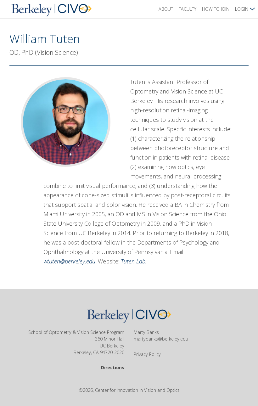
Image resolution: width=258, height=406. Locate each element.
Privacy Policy (147, 354)
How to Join (215, 9)
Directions (112, 367)
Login (242, 9)
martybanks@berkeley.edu (161, 339)
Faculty (187, 9)
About (166, 9)
